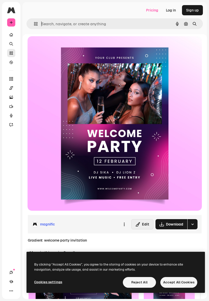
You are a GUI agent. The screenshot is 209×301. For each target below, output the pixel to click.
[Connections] (11, 272)
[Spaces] (11, 88)
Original (60, 45)
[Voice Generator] (11, 115)
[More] (11, 291)
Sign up (192, 10)
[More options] (124, 224)
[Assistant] (11, 125)
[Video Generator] (11, 106)
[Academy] (11, 282)
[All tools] (11, 79)
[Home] (11, 35)
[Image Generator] (11, 97)
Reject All (139, 282)
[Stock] (11, 53)
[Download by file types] (192, 224)
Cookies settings (48, 282)
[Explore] (11, 62)
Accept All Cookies (178, 282)
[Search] (11, 44)
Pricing (152, 10)
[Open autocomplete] (34, 24)
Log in (171, 10)
